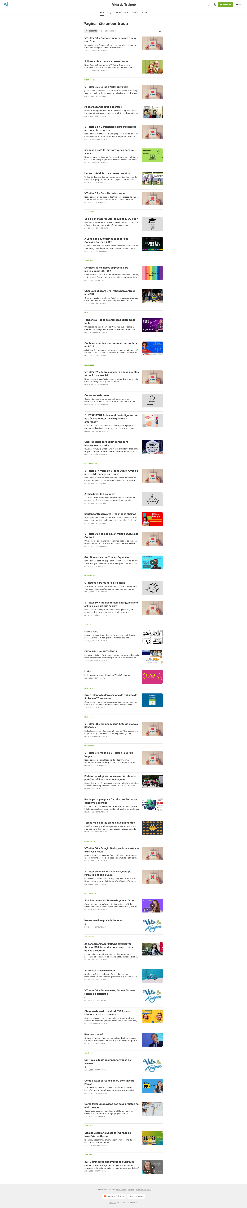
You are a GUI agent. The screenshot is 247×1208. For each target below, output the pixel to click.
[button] (102, 12)
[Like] (86, 73)
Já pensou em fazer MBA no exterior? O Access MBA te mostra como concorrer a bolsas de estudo (108, 947)
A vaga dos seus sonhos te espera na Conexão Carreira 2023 (106, 240)
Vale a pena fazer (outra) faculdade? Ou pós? (111, 218)
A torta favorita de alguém (99, 494)
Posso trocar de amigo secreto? (103, 106)
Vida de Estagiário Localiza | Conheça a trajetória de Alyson (107, 1134)
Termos (131, 1189)
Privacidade (121, 1189)
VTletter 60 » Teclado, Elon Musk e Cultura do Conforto (111, 535)
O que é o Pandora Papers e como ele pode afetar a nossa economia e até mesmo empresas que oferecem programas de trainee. (110, 1039)
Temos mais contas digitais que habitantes (109, 822)
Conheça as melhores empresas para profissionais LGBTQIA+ (106, 269)
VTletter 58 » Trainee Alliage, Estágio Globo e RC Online (111, 726)
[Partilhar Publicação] (214, 4)
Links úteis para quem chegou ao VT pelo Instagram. (107, 675)
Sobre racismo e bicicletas (100, 970)
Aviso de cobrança (143, 1189)
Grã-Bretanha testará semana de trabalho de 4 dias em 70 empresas (110, 697)
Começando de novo (96, 395)
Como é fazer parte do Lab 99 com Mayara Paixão (109, 1082)
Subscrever (225, 4)
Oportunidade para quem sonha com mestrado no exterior (106, 443)
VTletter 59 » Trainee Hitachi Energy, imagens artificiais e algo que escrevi (111, 604)
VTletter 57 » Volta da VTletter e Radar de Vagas (108, 754)
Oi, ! (86, 924)
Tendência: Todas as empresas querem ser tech (109, 321)
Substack (112, 1202)
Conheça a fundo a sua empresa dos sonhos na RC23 (110, 345)
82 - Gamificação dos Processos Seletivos (109, 1161)
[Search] (208, 4)
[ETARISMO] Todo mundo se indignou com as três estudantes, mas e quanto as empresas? (111, 418)
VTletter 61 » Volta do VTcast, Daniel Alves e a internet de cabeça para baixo (111, 472)
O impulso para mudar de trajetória (104, 582)
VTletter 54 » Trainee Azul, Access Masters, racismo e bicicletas (110, 992)
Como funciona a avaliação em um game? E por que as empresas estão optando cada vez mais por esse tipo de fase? (111, 1166)
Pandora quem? (93, 1034)
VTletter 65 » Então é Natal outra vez (106, 86)
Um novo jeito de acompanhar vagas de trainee (107, 1062)
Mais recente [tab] (91, 31)
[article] (123, 46)
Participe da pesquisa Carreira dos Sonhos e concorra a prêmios (110, 801)
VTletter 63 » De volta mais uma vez (105, 193)
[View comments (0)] (104, 54)
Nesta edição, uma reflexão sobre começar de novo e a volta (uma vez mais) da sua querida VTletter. (111, 380)
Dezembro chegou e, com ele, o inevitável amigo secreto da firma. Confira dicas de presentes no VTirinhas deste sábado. (111, 111)
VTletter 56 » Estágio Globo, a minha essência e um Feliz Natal (111, 850)
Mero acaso (91, 631)
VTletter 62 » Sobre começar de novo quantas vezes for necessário (111, 374)
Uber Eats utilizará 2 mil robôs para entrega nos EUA (109, 292)
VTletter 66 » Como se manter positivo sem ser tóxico (110, 40)
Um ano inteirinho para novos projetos (107, 173)
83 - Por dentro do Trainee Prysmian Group (109, 900)
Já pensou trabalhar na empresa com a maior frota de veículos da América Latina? (108, 1141)
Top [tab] (100, 31)
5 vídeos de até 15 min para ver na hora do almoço (109, 152)
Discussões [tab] (109, 31)
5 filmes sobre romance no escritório (106, 61)
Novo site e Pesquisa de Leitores (103, 920)
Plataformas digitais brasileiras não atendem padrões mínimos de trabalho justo (110, 778)
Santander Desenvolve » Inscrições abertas (110, 513)
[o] (152, 562)
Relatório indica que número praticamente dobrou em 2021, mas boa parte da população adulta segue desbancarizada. (111, 827)
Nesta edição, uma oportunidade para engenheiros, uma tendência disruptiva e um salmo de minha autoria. (109, 610)
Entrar (239, 4)
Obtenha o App (136, 1196)
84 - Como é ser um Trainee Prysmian (106, 557)
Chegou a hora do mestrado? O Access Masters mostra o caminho (107, 1013)
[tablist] (100, 30)
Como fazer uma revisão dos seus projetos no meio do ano (111, 1105)
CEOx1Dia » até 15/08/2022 (100, 651)
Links (87, 671)
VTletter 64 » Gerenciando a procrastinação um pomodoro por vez (110, 128)
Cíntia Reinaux (101, 51)
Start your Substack (115, 1196)
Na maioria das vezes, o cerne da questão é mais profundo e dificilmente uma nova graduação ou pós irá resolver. (111, 223)
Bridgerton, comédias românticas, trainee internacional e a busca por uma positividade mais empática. (110, 46)
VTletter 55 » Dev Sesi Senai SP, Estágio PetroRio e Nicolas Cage (107, 873)
